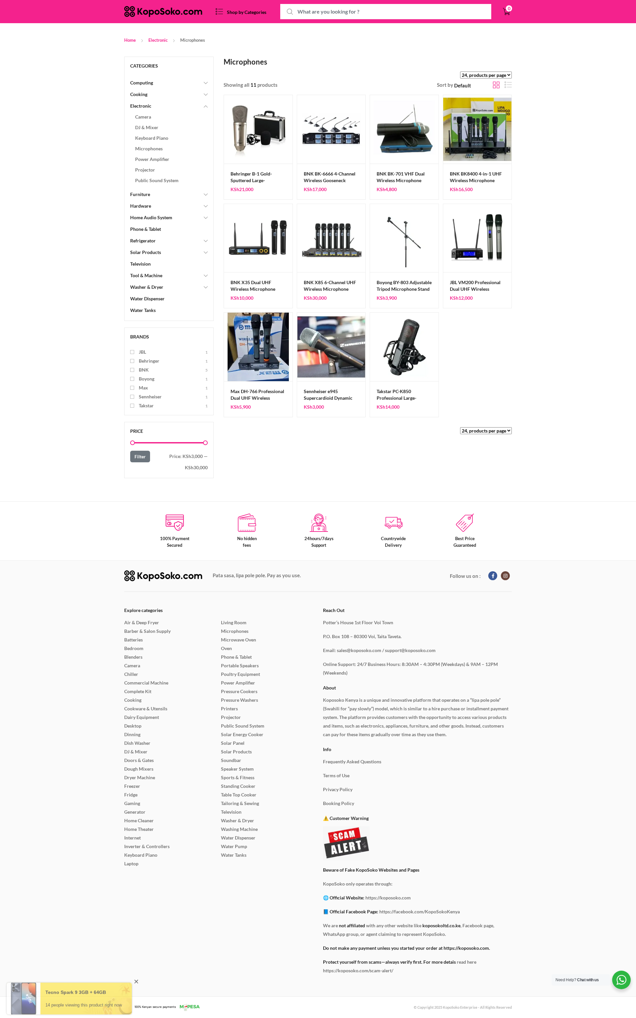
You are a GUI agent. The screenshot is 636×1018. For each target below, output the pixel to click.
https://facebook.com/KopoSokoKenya (419, 911)
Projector (145, 170)
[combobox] (385, 12)
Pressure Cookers (239, 691)
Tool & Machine (146, 275)
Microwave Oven (238, 639)
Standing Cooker (238, 786)
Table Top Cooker (238, 794)
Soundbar (231, 760)
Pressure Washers (239, 700)
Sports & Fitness (237, 777)
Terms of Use (336, 775)
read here (466, 962)
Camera (143, 117)
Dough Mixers (138, 769)
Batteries (133, 639)
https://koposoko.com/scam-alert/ (358, 970)
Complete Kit (137, 691)
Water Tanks (143, 310)
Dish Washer (137, 743)
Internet (132, 837)
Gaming (132, 803)
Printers (229, 708)
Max (143, 387)
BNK (144, 370)
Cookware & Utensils (145, 708)
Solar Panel (232, 743)
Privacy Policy (337, 789)
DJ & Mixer (146, 127)
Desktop (132, 726)
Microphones (149, 148)
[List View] (508, 84)
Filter (140, 456)
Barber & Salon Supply (147, 631)
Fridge (130, 794)
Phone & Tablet (145, 229)
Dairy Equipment (141, 717)
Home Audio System (151, 217)
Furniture (140, 194)
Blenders (133, 657)
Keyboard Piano (151, 138)
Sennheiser (150, 396)
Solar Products (145, 252)
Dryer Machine (139, 777)
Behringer (149, 361)
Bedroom (133, 648)
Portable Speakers (240, 665)
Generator (134, 812)
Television (140, 264)
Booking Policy (338, 803)
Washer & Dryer (146, 287)
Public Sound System (157, 180)
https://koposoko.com (388, 897)
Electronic (158, 40)
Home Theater (139, 829)
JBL (142, 352)
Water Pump (234, 846)
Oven (226, 648)
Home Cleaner (139, 820)
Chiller (131, 674)
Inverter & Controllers (147, 846)
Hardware (140, 206)
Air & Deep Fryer (141, 622)
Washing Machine (239, 829)
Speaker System (237, 769)
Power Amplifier (152, 159)
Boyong (146, 379)
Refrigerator (143, 240)
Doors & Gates (139, 760)
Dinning (132, 734)
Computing (141, 82)
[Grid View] (496, 84)
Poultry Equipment (240, 674)
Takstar (146, 405)
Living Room (233, 622)
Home (130, 40)
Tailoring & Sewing (240, 803)
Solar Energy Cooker (242, 734)
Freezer (132, 786)
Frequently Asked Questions (352, 761)
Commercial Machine (146, 683)
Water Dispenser (147, 298)
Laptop (131, 863)
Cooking (138, 94)
